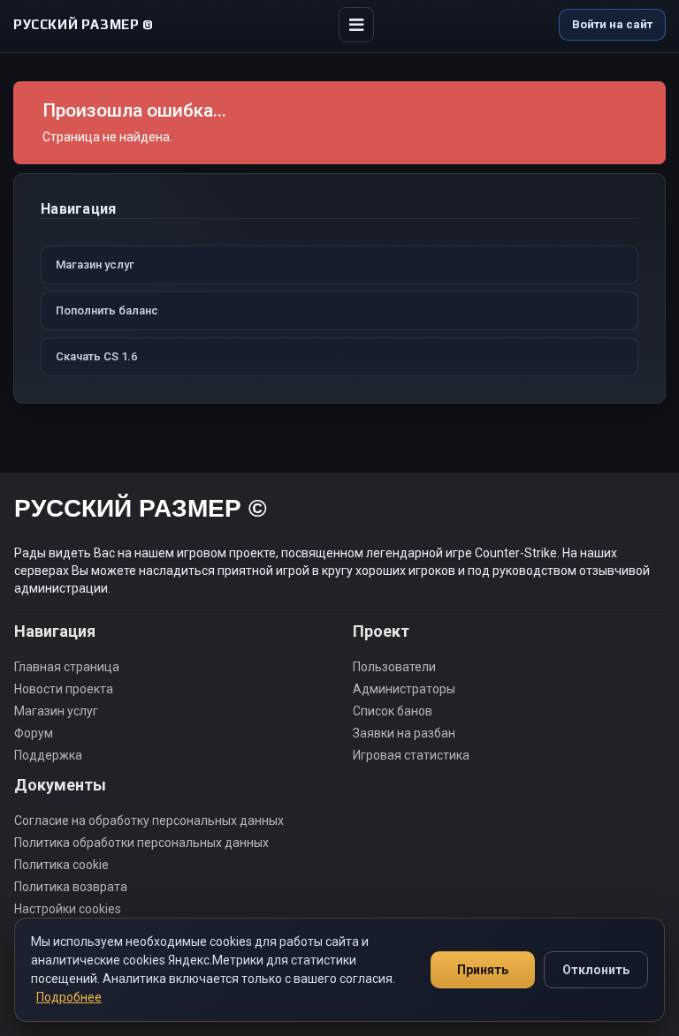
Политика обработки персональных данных (141, 843)
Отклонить (595, 970)
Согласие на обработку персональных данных (149, 820)
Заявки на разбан (404, 733)
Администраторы (404, 689)
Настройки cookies (67, 909)
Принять (482, 970)
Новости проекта (63, 689)
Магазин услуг (95, 264)
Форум (33, 733)
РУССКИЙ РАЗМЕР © (140, 511)
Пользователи (394, 667)
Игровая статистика (411, 755)
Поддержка (48, 755)
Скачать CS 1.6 (96, 356)
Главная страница (66, 667)
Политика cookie (61, 865)
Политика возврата (70, 887)
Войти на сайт (612, 24)
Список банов (392, 711)
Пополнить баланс (107, 310)
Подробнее (69, 997)
